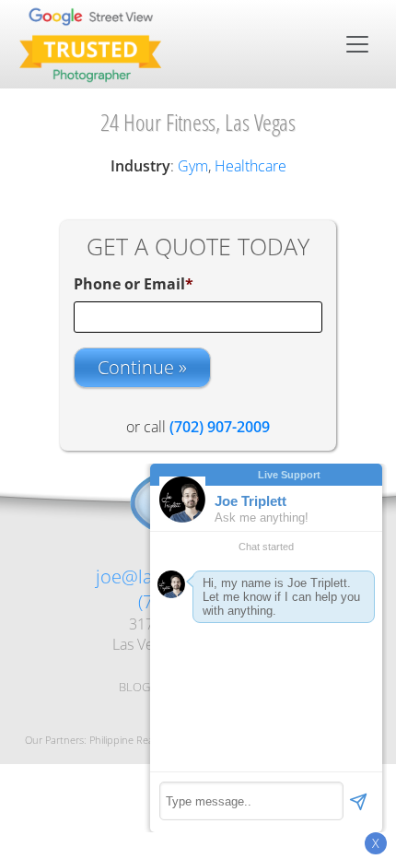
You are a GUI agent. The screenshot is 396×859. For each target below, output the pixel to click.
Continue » (142, 367)
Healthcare (250, 166)
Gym (193, 166)
